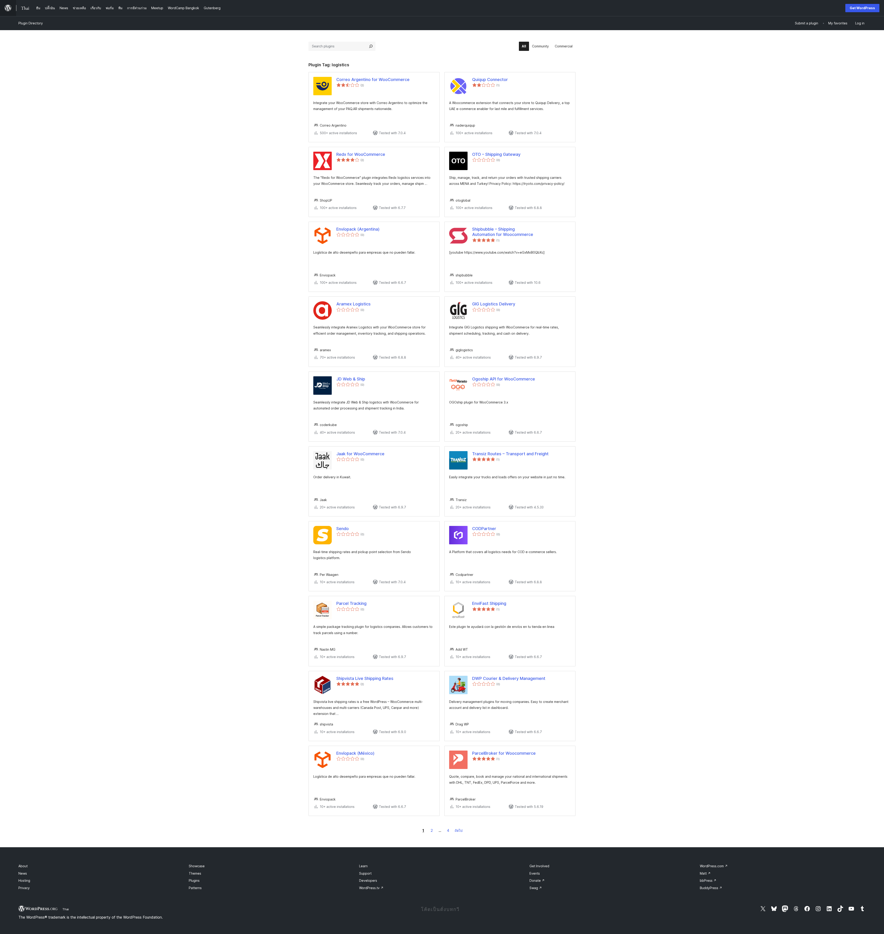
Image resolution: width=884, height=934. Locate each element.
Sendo (342, 528)
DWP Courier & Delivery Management (508, 678)
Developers (368, 880)
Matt (705, 873)
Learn (363, 866)
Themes (195, 873)
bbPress (708, 880)
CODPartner (484, 528)
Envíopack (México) (355, 753)
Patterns (195, 888)
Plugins (194, 880)
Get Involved (539, 866)
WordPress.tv (371, 888)
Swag (535, 888)
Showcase (197, 866)
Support (365, 873)
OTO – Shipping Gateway (496, 154)
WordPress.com (714, 866)
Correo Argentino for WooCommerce (373, 79)
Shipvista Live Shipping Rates (364, 678)
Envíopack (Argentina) (358, 229)
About (23, 866)
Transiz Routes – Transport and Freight (510, 453)
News (22, 873)
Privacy (24, 888)
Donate (537, 880)
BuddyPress (711, 888)
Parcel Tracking (351, 603)
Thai (65, 909)
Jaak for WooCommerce (360, 453)
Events (534, 873)
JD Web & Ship (350, 379)
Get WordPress (862, 8)
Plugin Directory (30, 23)
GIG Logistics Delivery (493, 304)
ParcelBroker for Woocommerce (504, 753)
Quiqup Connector (490, 79)
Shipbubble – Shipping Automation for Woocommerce (502, 232)
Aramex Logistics (353, 304)
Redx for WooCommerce (360, 154)
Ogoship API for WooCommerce (503, 379)
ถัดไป (458, 830)
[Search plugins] (370, 46)
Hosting (24, 880)
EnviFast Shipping (489, 603)
